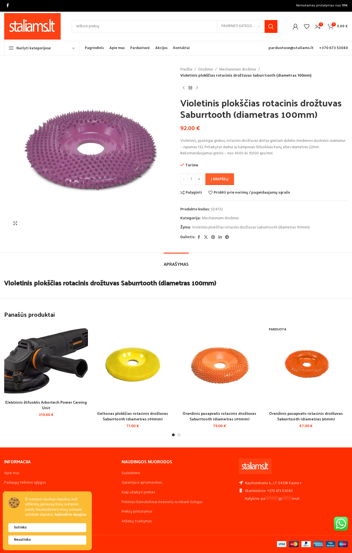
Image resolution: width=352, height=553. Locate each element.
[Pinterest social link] (213, 237)
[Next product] (197, 88)
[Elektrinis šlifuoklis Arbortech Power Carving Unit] (46, 360)
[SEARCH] (271, 26)
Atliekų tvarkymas (137, 521)
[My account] (295, 26)
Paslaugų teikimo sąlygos (25, 482)
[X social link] (206, 237)
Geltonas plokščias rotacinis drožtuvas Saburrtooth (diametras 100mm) (132, 416)
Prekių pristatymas (137, 511)
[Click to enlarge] (15, 223)
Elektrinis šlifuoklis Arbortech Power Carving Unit (46, 405)
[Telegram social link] (227, 237)
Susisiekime (131, 473)
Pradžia (186, 70)
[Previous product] (183, 88)
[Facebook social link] (7, 6)
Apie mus (11, 473)
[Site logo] (32, 26)
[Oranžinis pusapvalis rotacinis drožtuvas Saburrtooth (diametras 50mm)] (306, 366)
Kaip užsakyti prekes (138, 492)
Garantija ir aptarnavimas (142, 482)
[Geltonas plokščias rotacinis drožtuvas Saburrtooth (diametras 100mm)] (132, 366)
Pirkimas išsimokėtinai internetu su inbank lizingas (162, 502)
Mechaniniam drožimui (237, 70)
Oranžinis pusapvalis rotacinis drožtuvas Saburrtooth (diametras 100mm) (219, 416)
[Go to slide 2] (179, 434)
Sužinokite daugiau (70, 515)
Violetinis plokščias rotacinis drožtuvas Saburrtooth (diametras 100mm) (251, 227)
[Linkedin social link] (220, 237)
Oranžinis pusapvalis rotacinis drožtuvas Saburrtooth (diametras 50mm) (306, 416)
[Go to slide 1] (173, 434)
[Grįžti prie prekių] (190, 88)
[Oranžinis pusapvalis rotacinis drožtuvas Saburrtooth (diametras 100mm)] (219, 366)
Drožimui (205, 70)
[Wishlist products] (306, 26)
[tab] (176, 261)
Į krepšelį (219, 179)
